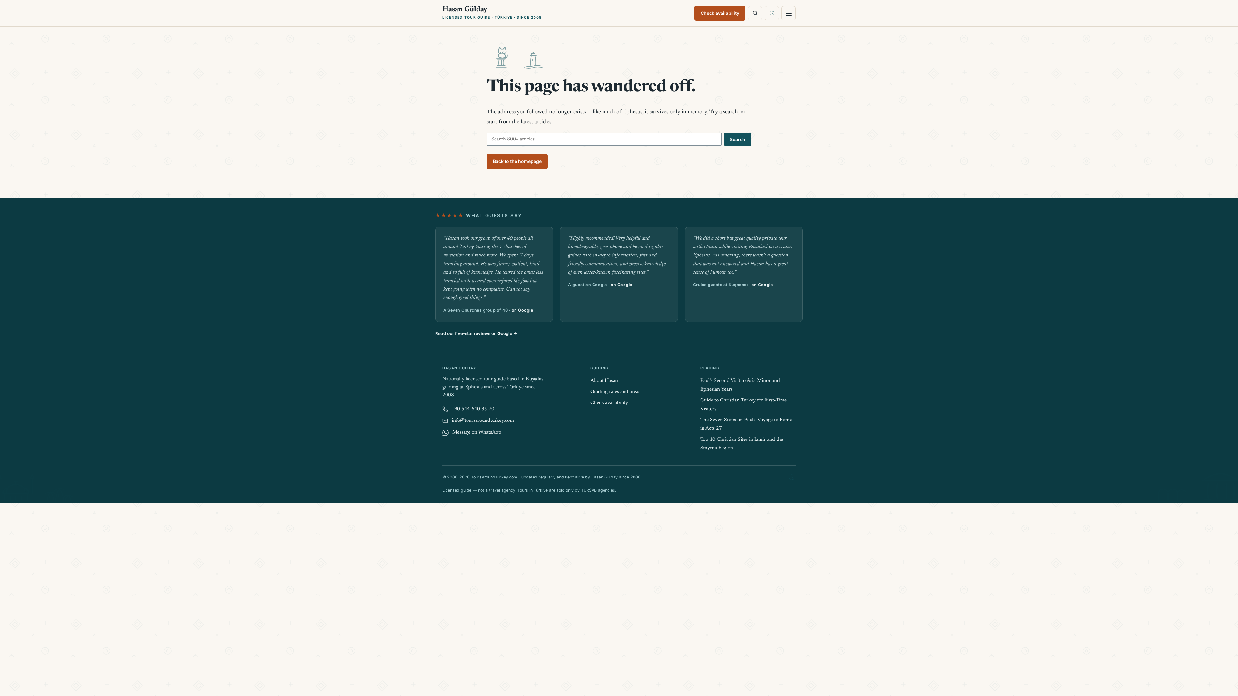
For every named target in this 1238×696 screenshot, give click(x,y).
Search (737, 139)
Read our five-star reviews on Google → (476, 333)
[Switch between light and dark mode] (772, 13)
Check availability (720, 13)
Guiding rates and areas (615, 392)
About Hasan (604, 380)
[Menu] (788, 13)
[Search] (755, 13)
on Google (522, 310)
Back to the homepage (517, 161)
